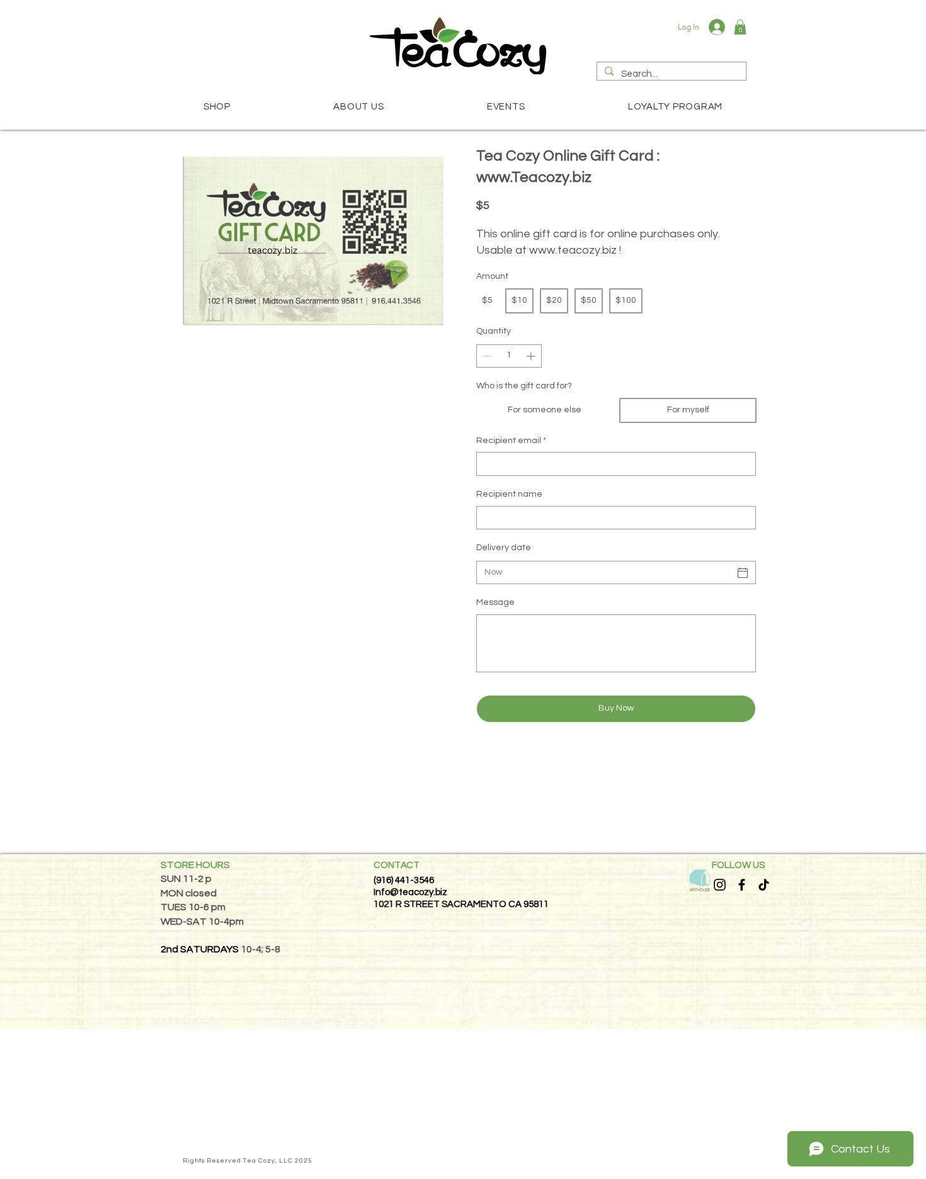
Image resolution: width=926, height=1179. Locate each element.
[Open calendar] (742, 572)
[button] (740, 27)
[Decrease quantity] (486, 356)
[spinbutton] (509, 356)
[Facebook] (742, 885)
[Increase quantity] (532, 356)
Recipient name (509, 494)
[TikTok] (764, 885)
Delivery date (503, 547)
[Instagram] (720, 885)
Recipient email (511, 440)
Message (495, 602)
